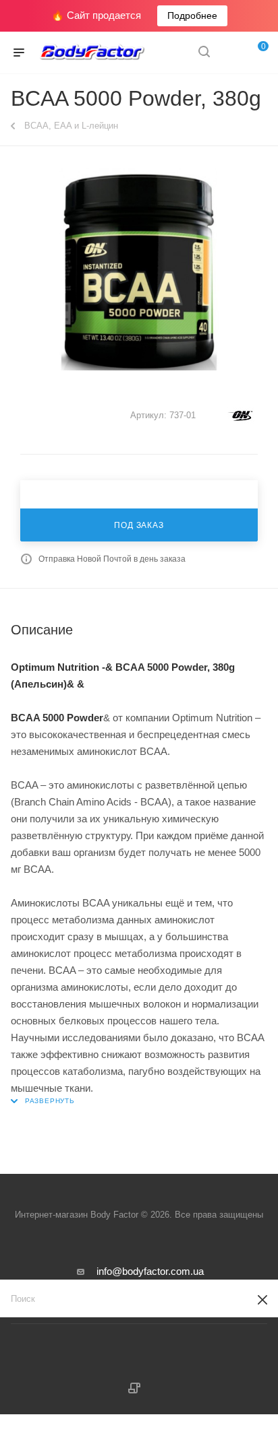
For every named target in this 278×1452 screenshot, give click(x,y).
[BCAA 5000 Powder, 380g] (139, 269)
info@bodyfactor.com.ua (150, 1271)
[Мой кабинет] (229, 53)
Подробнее (192, 15)
